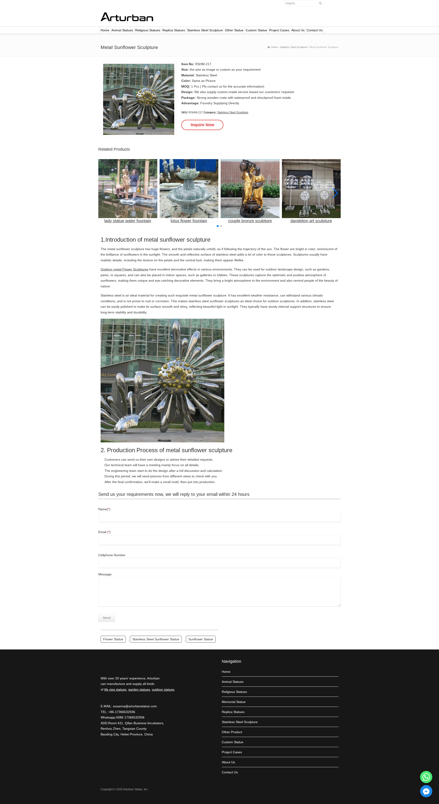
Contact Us (315, 30)
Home (105, 30)
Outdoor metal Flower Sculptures (124, 269)
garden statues (139, 689)
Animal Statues (122, 30)
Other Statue (234, 30)
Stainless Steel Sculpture (205, 30)
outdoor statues (163, 689)
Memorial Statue (234, 702)
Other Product (232, 732)
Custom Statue (256, 30)
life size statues (115, 689)
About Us (298, 30)
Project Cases (279, 30)
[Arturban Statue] (127, 20)
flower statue (113, 639)
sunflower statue (200, 639)
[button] (335, 193)
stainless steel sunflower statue (155, 639)
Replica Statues (173, 30)
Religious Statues (147, 30)
